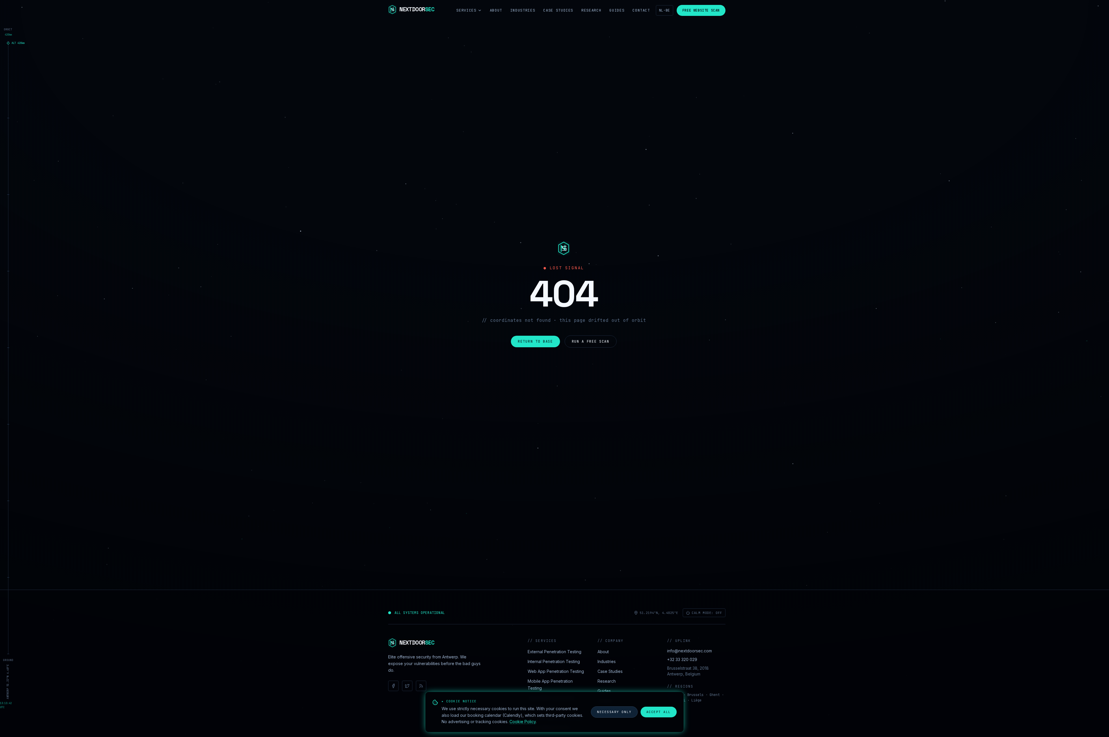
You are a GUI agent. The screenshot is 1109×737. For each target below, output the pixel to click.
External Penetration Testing (554, 651)
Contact (641, 10)
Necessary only (614, 712)
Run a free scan (590, 341)
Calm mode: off (707, 613)
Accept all (658, 712)
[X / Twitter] (407, 686)
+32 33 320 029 (682, 659)
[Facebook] (393, 686)
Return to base (535, 341)
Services (466, 10)
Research (591, 10)
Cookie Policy (522, 721)
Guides (616, 10)
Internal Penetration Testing (554, 661)
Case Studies (558, 10)
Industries (522, 10)
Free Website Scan (701, 10)
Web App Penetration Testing (556, 671)
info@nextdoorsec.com (689, 650)
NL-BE (664, 10)
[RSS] (421, 686)
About (496, 10)
